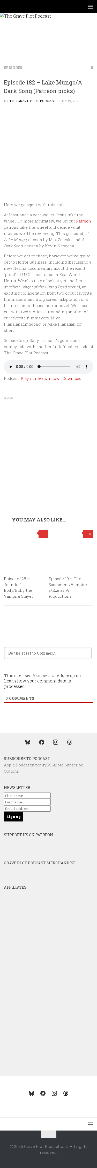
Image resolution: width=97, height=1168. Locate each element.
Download (71, 378)
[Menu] (90, 6)
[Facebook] (42, 742)
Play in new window (40, 378)
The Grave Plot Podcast (32, 100)
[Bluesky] (28, 742)
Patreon (83, 221)
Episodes (13, 67)
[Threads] (70, 742)
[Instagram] (56, 742)
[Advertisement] (48, 465)
